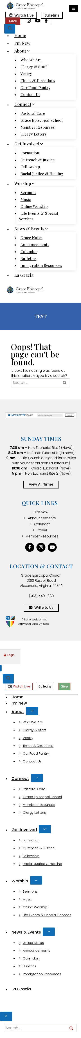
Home (20, 35)
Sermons (28, 192)
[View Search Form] (9, 29)
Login (11, 655)
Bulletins (52, 15)
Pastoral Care (32, 113)
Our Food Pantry (35, 87)
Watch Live (24, 15)
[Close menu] (1, 668)
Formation (29, 152)
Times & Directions (37, 80)
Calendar (28, 251)
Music (25, 199)
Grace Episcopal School (41, 120)
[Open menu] (73, 8)
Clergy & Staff (33, 66)
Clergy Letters (33, 134)
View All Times (41, 484)
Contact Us (30, 94)
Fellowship (30, 166)
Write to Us (44, 607)
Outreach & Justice (37, 159)
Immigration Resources (41, 265)
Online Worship (34, 206)
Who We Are (31, 59)
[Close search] (6, 1016)
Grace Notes (31, 237)
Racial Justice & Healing (41, 173)
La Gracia (24, 275)
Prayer (42, 530)
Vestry (26, 73)
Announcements (34, 244)
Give (13, 21)
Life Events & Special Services (38, 216)
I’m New (22, 43)
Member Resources (37, 127)
